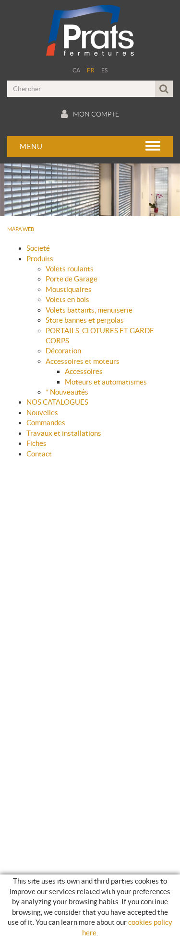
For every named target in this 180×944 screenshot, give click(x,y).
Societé (38, 248)
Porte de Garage (71, 279)
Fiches (36, 443)
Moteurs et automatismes (106, 382)
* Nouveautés (67, 392)
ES (104, 70)
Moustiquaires (69, 289)
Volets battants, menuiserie (89, 310)
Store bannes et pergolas (85, 320)
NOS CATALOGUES (57, 402)
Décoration (63, 351)
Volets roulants (70, 269)
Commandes (45, 423)
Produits (39, 259)
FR (91, 70)
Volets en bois (67, 299)
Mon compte (96, 114)
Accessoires (84, 371)
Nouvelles (42, 412)
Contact (39, 454)
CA (76, 70)
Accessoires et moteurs (83, 361)
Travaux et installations (63, 433)
